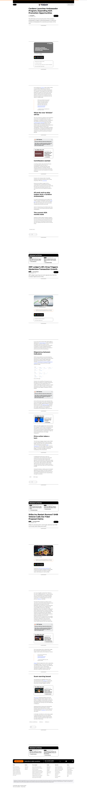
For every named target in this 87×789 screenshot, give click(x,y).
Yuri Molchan (32, 15)
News (31, 257)
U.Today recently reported (39, 122)
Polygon (48, 770)
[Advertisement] (43, 33)
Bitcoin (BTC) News (16, 766)
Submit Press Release (58, 766)
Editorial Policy (69, 772)
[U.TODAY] (43, 5)
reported (37, 697)
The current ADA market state (39, 66)
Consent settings (70, 770)
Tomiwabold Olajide (48, 262)
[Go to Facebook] (66, 761)
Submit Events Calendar (59, 769)
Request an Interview (58, 770)
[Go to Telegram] (72, 761)
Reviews (26, 769)
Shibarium (44, 710)
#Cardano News (32, 229)
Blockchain (49, 766)
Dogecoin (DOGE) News (17, 772)
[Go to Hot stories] (51, 139)
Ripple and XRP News (16, 770)
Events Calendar (57, 776)
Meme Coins (49, 771)
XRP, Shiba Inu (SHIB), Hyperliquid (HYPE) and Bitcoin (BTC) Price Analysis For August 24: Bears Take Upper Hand (43, 144)
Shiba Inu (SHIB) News (16, 771)
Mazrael (35, 663)
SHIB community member (43, 568)
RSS (67, 776)
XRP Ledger (38, 378)
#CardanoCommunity (41, 106)
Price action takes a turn (38, 320)
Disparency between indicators (40, 318)
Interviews (26, 766)
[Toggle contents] (30, 234)
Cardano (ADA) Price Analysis (37, 770)
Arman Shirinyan (33, 261)
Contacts (68, 766)
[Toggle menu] (15, 4)
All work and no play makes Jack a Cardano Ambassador (43, 64)
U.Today (40, 53)
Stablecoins (49, 772)
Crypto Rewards (57, 772)
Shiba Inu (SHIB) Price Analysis (37, 772)
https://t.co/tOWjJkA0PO (42, 656)
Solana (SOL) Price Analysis (36, 777)
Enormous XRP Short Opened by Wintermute (43, 141)
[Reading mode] (32, 234)
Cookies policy (69, 771)
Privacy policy (69, 769)
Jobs (68, 775)
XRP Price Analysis (35, 769)
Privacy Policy (23, 786)
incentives (45, 180)
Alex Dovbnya (47, 422)
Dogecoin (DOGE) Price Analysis (37, 771)
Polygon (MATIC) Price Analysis (37, 775)
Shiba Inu (45, 680)
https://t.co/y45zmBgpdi (41, 105)
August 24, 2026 (40, 660)
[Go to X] (60, 761)
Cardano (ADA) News (16, 769)
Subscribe (19, 761)
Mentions (56, 777)
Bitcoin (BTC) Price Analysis (36, 766)
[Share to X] (55, 16)
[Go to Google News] (39, 57)
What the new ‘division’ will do (39, 61)
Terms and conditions (16, 786)
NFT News (14, 775)
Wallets (48, 775)
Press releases (57, 771)
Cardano (42, 87)
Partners (56, 775)
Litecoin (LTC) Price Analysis (36, 776)
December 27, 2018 (41, 109)
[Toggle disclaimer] (34, 310)
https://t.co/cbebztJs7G (41, 657)
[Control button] (57, 16)
